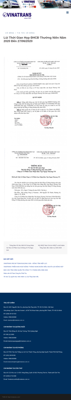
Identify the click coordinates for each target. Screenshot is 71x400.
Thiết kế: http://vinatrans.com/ (11, 397)
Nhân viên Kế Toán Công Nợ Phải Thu (15, 273)
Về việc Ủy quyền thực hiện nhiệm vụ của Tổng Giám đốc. (21, 276)
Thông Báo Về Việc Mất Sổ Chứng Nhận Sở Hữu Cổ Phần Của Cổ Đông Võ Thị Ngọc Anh (20, 248)
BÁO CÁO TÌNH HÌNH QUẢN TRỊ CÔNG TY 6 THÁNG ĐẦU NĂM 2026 (26, 270)
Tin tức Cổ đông (26, 33)
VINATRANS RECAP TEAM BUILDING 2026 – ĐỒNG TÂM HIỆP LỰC (25, 263)
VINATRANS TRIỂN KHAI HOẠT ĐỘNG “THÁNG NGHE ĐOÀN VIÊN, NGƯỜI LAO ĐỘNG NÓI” (33, 266)
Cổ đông (9, 33)
